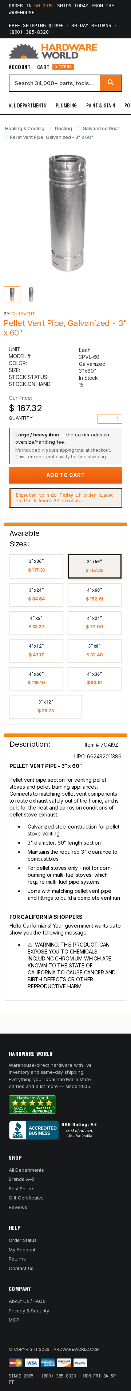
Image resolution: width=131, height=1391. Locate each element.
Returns (17, 1259)
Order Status (23, 1240)
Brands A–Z (22, 1179)
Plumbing (66, 105)
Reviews (18, 1207)
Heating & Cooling (24, 128)
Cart (54, 67)
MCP (14, 1320)
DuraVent (23, 314)
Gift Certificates (26, 1198)
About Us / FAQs (27, 1301)
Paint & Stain (100, 105)
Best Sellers (22, 1188)
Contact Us (21, 1268)
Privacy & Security (29, 1311)
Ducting (63, 128)
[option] (36, 566)
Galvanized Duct (101, 128)
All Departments (27, 105)
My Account (22, 1249)
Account (20, 66)
